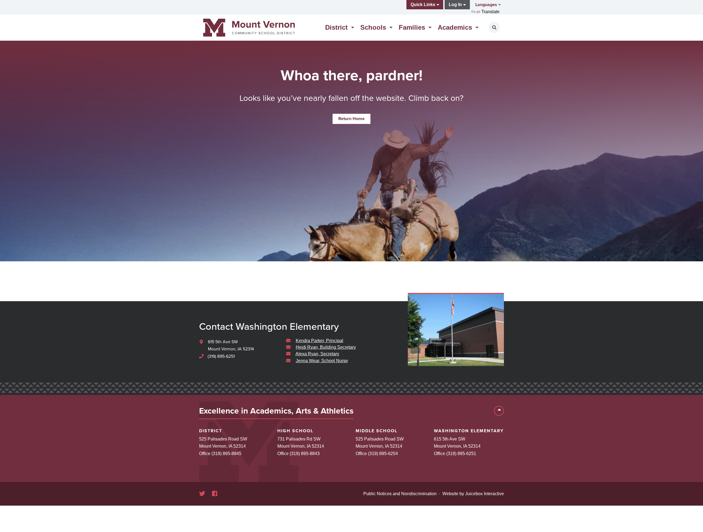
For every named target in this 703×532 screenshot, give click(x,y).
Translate (490, 11)
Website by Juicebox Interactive (473, 493)
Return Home (351, 118)
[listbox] (487, 4)
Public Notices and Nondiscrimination (400, 493)
